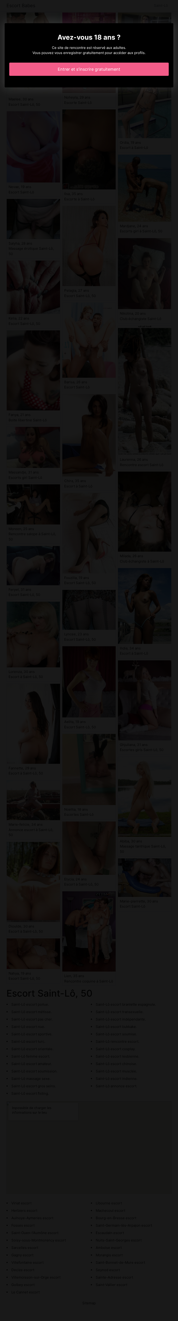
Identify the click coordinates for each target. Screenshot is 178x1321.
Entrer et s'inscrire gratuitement (89, 69)
